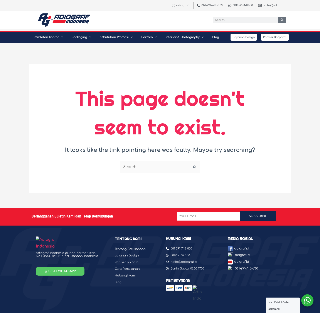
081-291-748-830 (246, 268)
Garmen (147, 37)
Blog (215, 37)
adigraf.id (241, 248)
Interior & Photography (182, 37)
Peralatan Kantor (46, 37)
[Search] (282, 20)
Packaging (79, 37)
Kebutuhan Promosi (114, 37)
